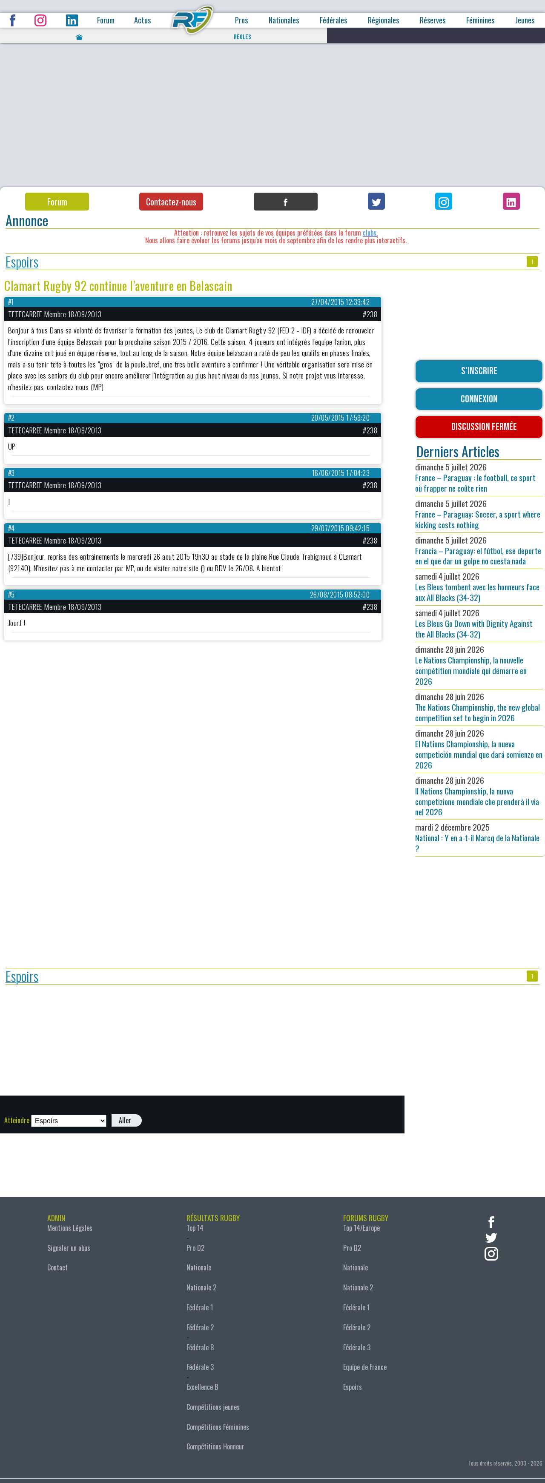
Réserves (432, 20)
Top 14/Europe (361, 1228)
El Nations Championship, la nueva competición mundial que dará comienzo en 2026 (478, 749)
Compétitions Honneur (215, 1446)
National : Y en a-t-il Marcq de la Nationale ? (477, 837)
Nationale (198, 1267)
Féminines (480, 20)
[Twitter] (376, 201)
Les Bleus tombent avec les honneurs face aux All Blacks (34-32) (477, 586)
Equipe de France (365, 1367)
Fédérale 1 (199, 1307)
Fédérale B (200, 1347)
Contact (57, 1267)
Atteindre (16, 1120)
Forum (106, 20)
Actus (142, 20)
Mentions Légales (69, 1228)
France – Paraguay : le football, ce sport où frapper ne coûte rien (475, 477)
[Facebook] (286, 202)
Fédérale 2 (200, 1327)
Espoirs (22, 262)
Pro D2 (195, 1248)
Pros (241, 20)
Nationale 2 (201, 1287)
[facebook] (491, 1221)
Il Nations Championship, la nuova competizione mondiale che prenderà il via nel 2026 (477, 796)
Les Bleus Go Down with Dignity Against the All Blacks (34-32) (474, 623)
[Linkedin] (511, 201)
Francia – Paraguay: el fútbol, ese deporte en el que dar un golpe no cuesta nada (478, 550)
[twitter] (491, 1237)
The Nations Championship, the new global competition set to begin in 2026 (477, 707)
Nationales (284, 20)
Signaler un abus (68, 1248)
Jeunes (524, 20)
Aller (125, 1120)
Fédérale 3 (200, 1367)
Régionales (383, 20)
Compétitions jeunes (213, 1407)
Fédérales (333, 20)
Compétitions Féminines (217, 1427)
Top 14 (195, 1228)
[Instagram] (443, 201)
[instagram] (491, 1253)
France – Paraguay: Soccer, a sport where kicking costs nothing (477, 514)
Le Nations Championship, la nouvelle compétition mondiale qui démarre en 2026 (471, 665)
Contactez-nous (171, 201)
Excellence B (202, 1387)
